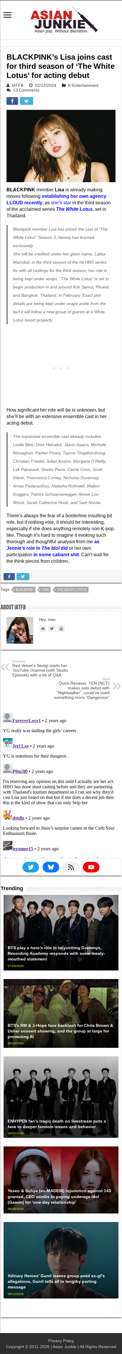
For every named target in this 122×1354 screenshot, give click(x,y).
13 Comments (26, 90)
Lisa (45, 589)
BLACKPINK (24, 589)
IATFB (17, 85)
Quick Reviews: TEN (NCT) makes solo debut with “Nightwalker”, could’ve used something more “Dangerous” (82, 688)
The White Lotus (71, 589)
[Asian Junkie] (61, 19)
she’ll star (61, 202)
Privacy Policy (61, 1340)
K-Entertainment (83, 85)
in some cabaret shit (56, 554)
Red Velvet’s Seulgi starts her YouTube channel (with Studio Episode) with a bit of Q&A (40, 668)
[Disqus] (61, 784)
